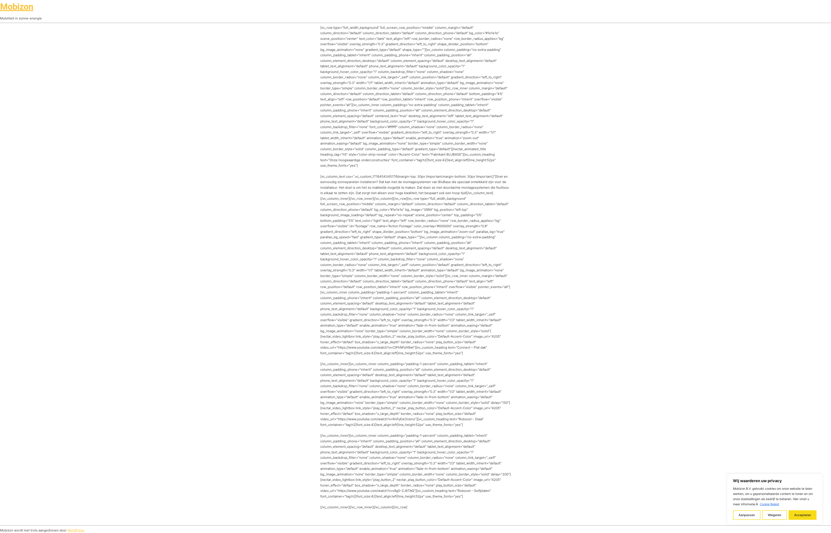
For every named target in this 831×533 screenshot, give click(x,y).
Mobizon (16, 7)
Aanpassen (747, 515)
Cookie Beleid (769, 504)
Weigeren (774, 515)
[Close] (817, 477)
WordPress (76, 530)
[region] (774, 499)
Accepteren (802, 515)
